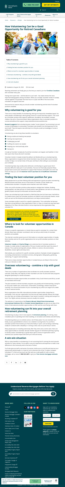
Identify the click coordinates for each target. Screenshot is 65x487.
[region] (29, 481)
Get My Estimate (51, 5)
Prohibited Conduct (10, 423)
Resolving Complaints (10, 418)
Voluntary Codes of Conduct (12, 426)
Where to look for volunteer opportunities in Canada (23, 71)
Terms (6, 409)
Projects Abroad (31, 301)
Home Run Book (9, 433)
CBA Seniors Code (9, 421)
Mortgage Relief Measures (12, 471)
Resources (47, 15)
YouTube (37, 407)
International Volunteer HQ (13, 303)
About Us (55, 14)
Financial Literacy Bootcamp (12, 436)
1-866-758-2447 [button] (32, 5)
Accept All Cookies (35, 481)
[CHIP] (11, 6)
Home (6, 20)
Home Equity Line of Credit (12, 428)
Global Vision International (45, 301)
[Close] (56, 480)
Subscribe (48, 423)
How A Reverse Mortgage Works (24, 15)
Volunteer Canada (10, 244)
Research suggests (11, 124)
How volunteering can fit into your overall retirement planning (26, 78)
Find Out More (14, 219)
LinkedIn (34, 407)
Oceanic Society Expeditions (34, 303)
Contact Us (8, 431)
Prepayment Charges (10, 464)
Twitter (25, 407)
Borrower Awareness (10, 458)
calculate (32, 376)
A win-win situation (13, 82)
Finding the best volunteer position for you (20, 67)
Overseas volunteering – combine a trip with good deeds (24, 75)
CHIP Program (10, 14)
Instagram (31, 407)
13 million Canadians (53, 91)
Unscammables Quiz (10, 438)
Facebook (28, 407)
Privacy (7, 407)
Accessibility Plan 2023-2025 (12, 445)
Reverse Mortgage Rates (11, 412)
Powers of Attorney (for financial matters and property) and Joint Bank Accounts (13, 475)
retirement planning (39, 315)
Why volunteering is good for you (17, 64)
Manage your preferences (48, 481)
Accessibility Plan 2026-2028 (12, 447)
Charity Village (24, 244)
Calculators (38, 14)
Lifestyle (19, 20)
